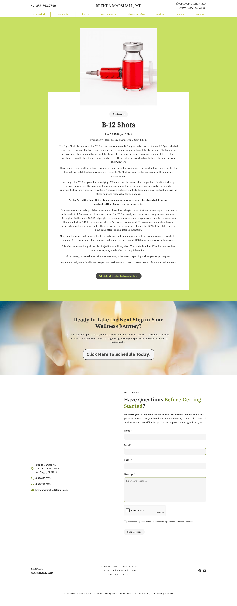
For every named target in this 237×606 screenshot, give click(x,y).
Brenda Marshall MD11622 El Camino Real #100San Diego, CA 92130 (49, 468)
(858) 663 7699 (42, 478)
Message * (129, 474)
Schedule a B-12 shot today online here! (118, 276)
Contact (180, 14)
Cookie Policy (144, 593)
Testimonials (63, 14)
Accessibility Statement (163, 593)
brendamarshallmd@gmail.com (51, 490)
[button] (85, 14)
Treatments (119, 114)
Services (160, 14)
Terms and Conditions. (184, 521)
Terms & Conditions (128, 593)
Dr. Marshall (39, 14)
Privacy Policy (111, 593)
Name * (128, 430)
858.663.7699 (46, 5)
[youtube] (204, 570)
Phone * (128, 460)
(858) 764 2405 (42, 484)
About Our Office (136, 14)
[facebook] (199, 570)
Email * (127, 445)
